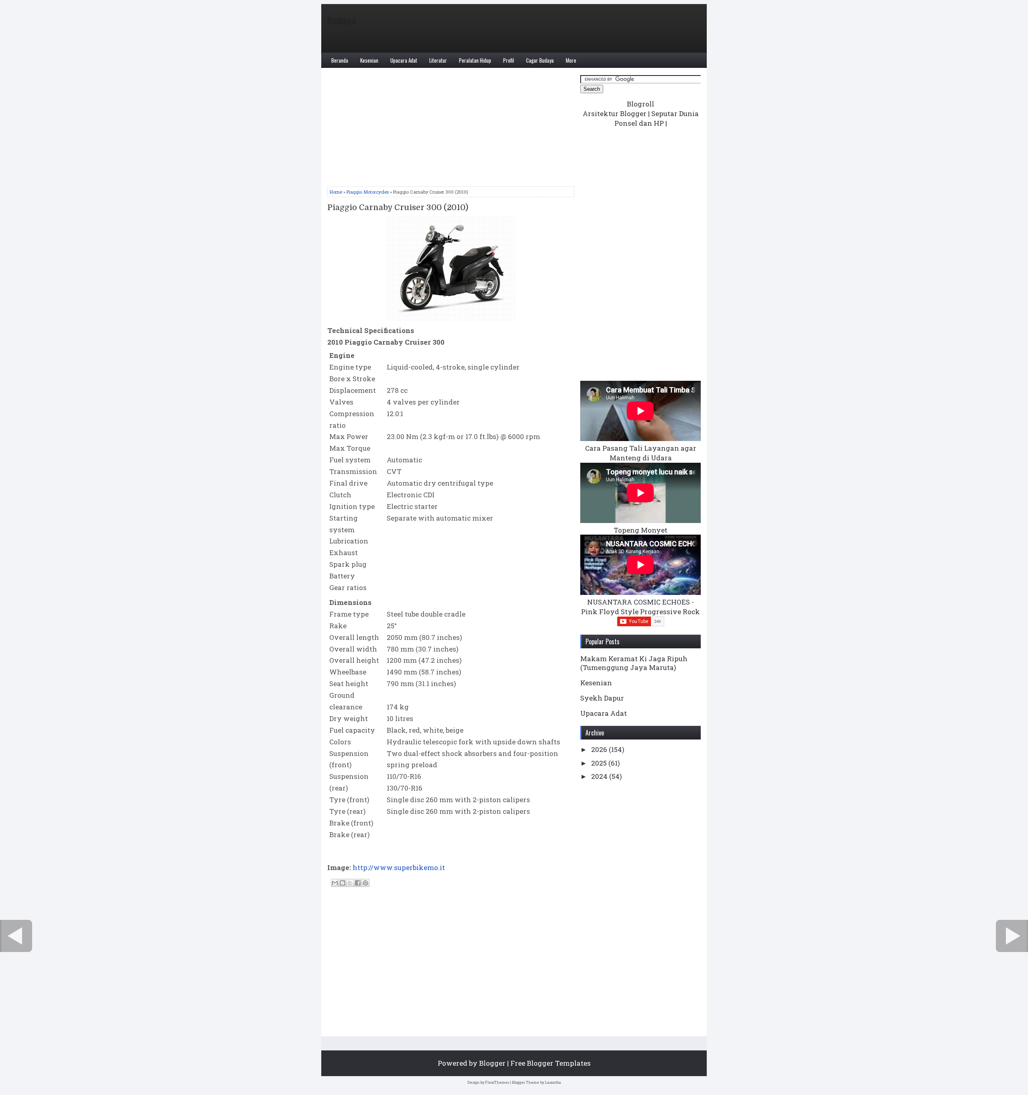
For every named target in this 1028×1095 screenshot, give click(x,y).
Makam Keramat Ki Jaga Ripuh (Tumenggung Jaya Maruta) (633, 663)
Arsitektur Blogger (615, 113)
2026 (600, 749)
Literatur (438, 60)
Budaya (341, 20)
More (571, 60)
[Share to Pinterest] (365, 883)
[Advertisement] (450, 130)
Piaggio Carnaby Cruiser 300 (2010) (397, 207)
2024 (600, 776)
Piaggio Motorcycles (368, 192)
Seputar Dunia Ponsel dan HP (656, 118)
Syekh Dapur (602, 698)
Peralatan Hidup (475, 60)
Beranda (339, 60)
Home (336, 192)
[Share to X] (350, 883)
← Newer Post (16, 936)
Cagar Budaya (540, 60)
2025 (599, 763)
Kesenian (369, 60)
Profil (508, 60)
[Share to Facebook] (358, 883)
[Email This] (335, 883)
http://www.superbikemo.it (399, 867)
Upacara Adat (403, 60)
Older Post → (1012, 936)
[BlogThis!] (343, 883)
